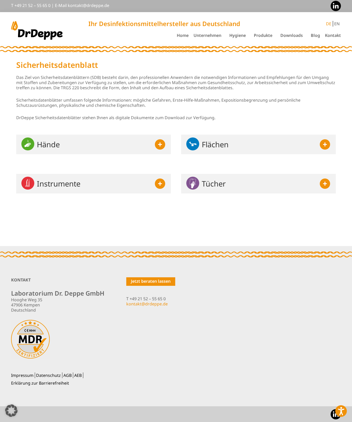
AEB (78, 375)
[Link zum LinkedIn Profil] (334, 5)
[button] (11, 410)
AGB (67, 375)
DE (328, 24)
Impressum (22, 375)
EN (337, 24)
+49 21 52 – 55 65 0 (32, 5)
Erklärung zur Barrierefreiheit (40, 383)
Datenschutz (48, 375)
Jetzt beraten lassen (151, 281)
